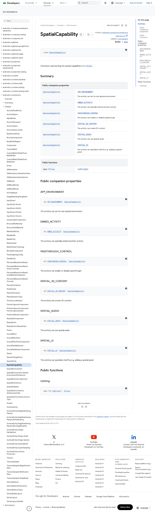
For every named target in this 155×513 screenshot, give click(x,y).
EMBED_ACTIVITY (85, 102)
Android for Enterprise (43, 467)
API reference (10, 12)
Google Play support (143, 473)
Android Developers (47, 25)
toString (82, 169)
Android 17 (99, 463)
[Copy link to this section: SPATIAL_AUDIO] (61, 311)
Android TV (79, 481)
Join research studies (143, 477)
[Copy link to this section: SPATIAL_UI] (56, 340)
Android (38, 463)
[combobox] (89, 3)
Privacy (58, 479)
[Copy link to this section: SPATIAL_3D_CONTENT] (69, 281)
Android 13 (99, 479)
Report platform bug (143, 463)
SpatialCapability (57, 52)
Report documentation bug (143, 468)
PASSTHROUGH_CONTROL (88, 113)
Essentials (29, 3)
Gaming (58, 463)
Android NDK (120, 484)
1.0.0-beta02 (123, 39)
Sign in (149, 3)
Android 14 (99, 475)
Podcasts (38, 487)
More (62, 3)
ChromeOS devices (82, 474)
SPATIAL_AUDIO (84, 134)
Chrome (77, 496)
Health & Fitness (61, 471)
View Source (120, 36)
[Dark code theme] (126, 49)
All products (124, 496)
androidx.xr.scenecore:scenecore (115, 33)
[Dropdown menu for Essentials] (37, 3)
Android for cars (81, 477)
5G (56, 483)
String (51, 169)
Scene (89, 66)
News (37, 479)
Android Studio (136, 3)
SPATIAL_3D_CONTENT (87, 124)
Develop (47, 3)
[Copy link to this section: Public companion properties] (83, 181)
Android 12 (99, 483)
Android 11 (99, 487)
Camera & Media (61, 475)
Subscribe (125, 507)
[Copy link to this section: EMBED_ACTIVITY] (63, 221)
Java (126, 42)
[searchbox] (16, 21)
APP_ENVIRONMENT (85, 92)
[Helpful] (122, 25)
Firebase (88, 496)
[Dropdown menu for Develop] (54, 3)
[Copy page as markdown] (88, 35)
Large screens (80, 466)
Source (38, 475)
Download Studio (121, 480)
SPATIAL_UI (83, 145)
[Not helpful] (126, 25)
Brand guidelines (58, 507)
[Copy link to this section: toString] (52, 381)
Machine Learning (62, 467)
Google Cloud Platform (105, 496)
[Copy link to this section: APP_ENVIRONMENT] (66, 192)
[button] (16, 29)
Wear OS (78, 470)
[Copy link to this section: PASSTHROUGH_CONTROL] (74, 251)
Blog (37, 483)
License (46, 507)
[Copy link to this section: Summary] (56, 76)
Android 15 (99, 471)
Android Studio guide (123, 468)
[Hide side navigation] (29, 508)
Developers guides (122, 472)
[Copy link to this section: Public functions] (65, 370)
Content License (103, 417)
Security (38, 471)
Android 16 (99, 467)
